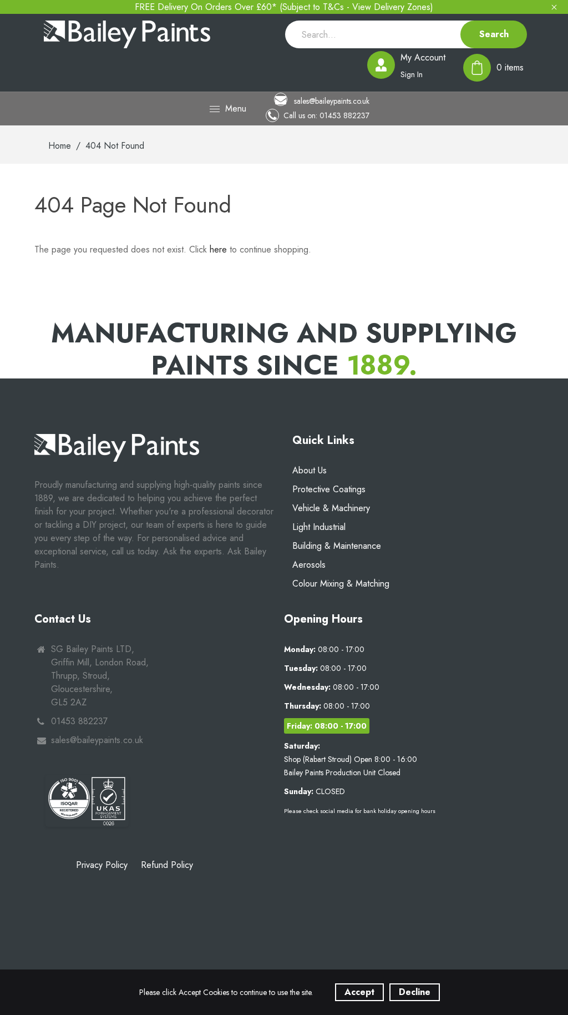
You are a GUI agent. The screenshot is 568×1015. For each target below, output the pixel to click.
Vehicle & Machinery (331, 508)
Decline (414, 992)
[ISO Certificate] (87, 801)
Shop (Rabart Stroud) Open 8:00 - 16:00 (350, 759)
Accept (359, 992)
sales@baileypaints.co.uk (330, 100)
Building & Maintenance (336, 545)
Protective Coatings (329, 489)
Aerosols (309, 564)
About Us (309, 470)
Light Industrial (319, 527)
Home (59, 145)
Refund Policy (167, 865)
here (218, 249)
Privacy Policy (102, 865)
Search (494, 34)
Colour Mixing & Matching (340, 583)
